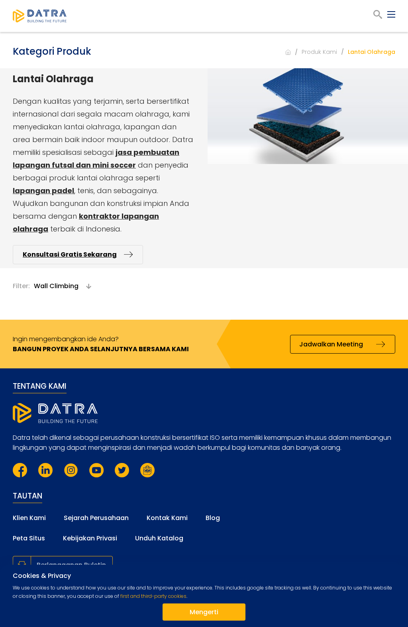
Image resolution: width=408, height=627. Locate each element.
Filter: (21, 286)
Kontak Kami (167, 517)
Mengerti (204, 612)
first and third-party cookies (153, 596)
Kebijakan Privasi (90, 538)
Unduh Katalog (159, 538)
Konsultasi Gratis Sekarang (70, 254)
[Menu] (391, 14)
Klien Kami (29, 517)
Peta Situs (29, 538)
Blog (213, 517)
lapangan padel (43, 191)
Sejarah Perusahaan (96, 517)
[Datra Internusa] (40, 16)
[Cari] (377, 14)
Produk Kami (319, 52)
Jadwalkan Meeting (331, 344)
